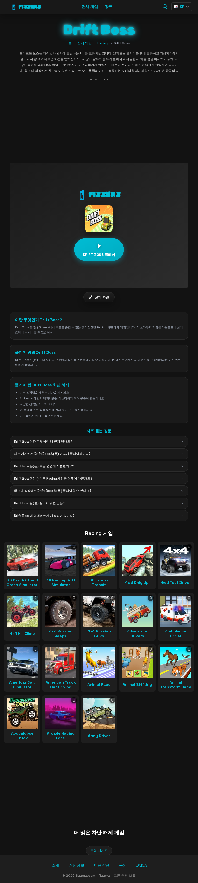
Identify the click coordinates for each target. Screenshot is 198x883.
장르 (109, 6)
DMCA (141, 865)
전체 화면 (102, 297)
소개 (55, 865)
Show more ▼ (99, 79)
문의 (123, 865)
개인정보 (76, 865)
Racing (102, 43)
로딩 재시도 (99, 850)
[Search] (164, 6)
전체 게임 (90, 6)
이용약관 (101, 865)
